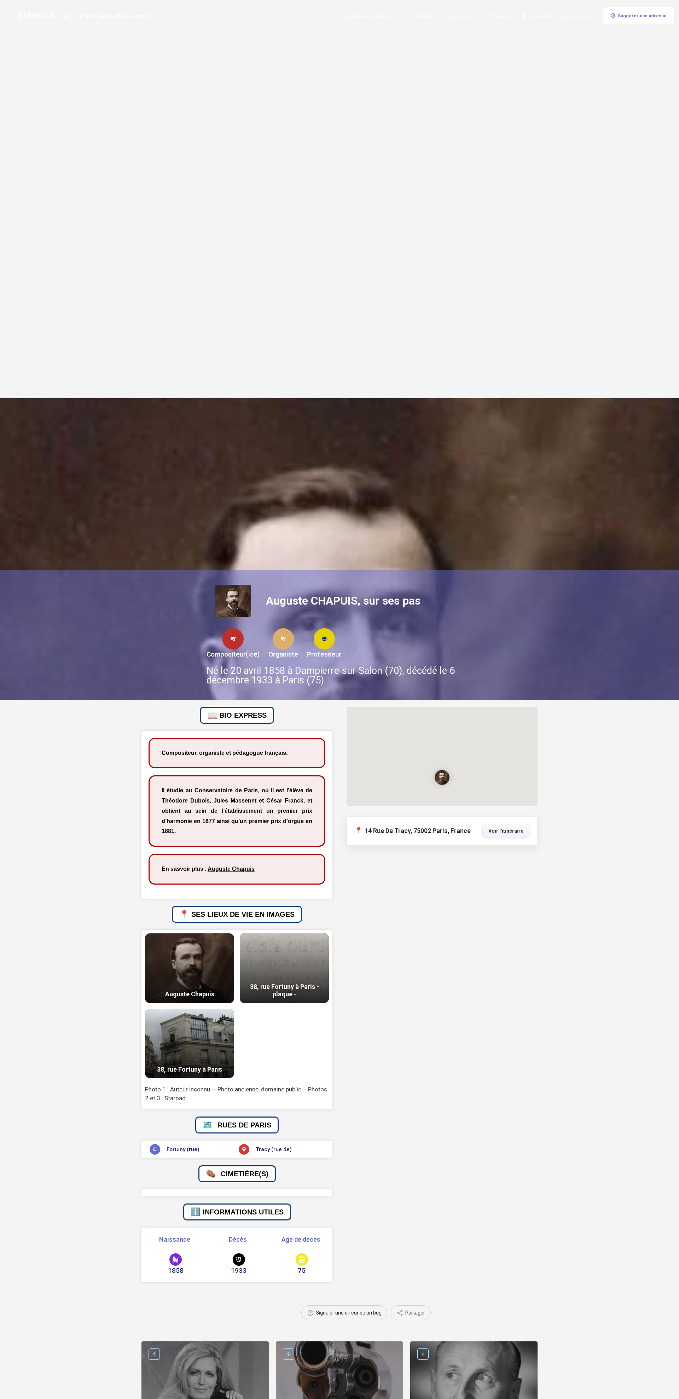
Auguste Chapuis (231, 869)
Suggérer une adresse (642, 15)
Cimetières (498, 16)
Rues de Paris (460, 16)
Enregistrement (579, 16)
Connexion (542, 16)
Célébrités (422, 16)
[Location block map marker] (442, 777)
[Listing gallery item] (189, 968)
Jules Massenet (235, 801)
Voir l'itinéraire (505, 831)
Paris (251, 790)
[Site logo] (31, 15)
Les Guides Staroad (368, 16)
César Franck (284, 801)
